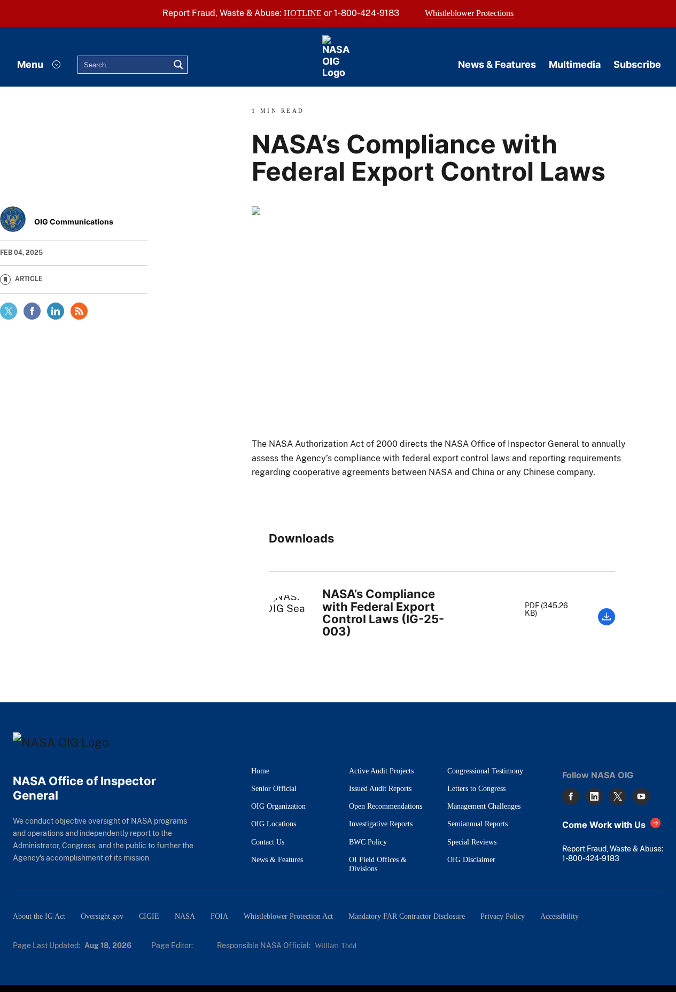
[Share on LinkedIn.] (55, 311)
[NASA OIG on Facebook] (570, 796)
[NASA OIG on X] (617, 796)
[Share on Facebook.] (32, 311)
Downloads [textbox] (301, 538)
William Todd (335, 945)
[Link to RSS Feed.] (79, 311)
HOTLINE (303, 13)
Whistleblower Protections (469, 13)
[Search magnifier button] (178, 64)
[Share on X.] (8, 311)
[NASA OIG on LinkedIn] (594, 796)
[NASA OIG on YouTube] (641, 796)
